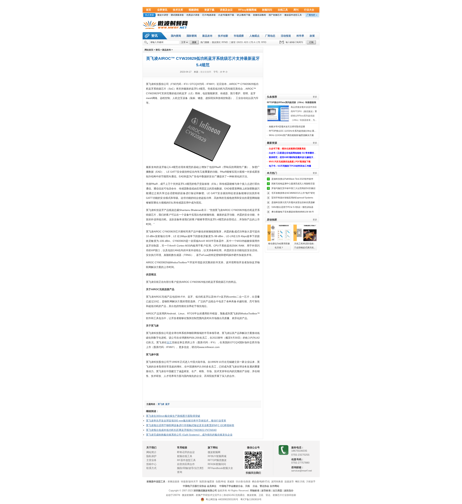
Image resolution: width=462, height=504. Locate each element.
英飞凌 (161, 404)
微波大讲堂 (162, 15)
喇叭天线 (300, 481)
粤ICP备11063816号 (250, 499)
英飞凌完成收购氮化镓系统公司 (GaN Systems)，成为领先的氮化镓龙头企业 (189, 434)
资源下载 (209, 9)
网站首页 (149, 50)
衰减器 (230, 481)
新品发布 (207, 35)
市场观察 (239, 35)
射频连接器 (173, 481)
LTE (258, 42)
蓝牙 (167, 404)
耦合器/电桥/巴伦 (261, 481)
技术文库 (178, 9)
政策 (312, 35)
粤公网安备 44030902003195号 (221, 499)
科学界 (300, 35)
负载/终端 (221, 481)
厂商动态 (270, 35)
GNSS (240, 42)
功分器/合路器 (243, 481)
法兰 (169, 342)
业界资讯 (162, 9)
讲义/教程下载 (243, 15)
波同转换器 (277, 481)
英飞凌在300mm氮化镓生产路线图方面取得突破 (173, 415)
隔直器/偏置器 (206, 481)
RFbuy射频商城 (247, 9)
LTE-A (252, 42)
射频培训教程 (259, 15)
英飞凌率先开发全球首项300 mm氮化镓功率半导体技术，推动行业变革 (186, 420)
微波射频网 (205, 72)
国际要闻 (192, 35)
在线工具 (283, 9)
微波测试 (216, 42)
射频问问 (267, 9)
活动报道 (286, 35)
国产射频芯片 (275, 15)
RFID (263, 42)
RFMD (225, 42)
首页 (148, 9)
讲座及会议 (226, 9)
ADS (246, 42)
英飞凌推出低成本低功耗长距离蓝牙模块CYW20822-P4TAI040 (181, 430)
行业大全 (309, 9)
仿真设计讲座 (192, 15)
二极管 (232, 42)
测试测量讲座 (177, 15)
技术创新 (223, 35)
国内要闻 (176, 35)
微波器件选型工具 (293, 15)
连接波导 (289, 481)
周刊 (295, 9)
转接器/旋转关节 (189, 481)
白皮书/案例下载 (226, 15)
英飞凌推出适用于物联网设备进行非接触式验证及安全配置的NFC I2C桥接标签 (190, 425)
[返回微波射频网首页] (165, 25)
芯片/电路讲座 (209, 15)
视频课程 (194, 9)
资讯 (154, 36)
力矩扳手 (310, 481)
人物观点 (254, 35)
